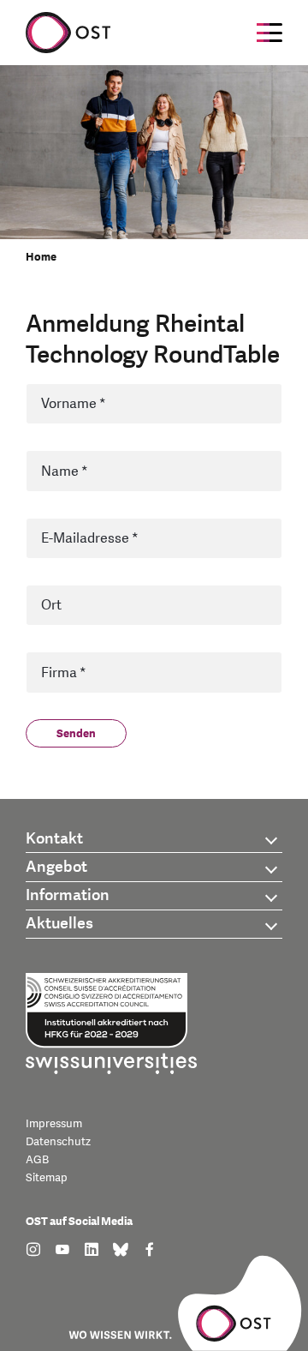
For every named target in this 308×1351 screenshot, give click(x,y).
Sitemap (47, 1178)
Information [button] (68, 895)
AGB (37, 1160)
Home (41, 257)
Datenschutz (58, 1142)
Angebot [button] (56, 867)
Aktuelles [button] (59, 923)
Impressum (54, 1124)
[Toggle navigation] (269, 32)
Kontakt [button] (54, 839)
